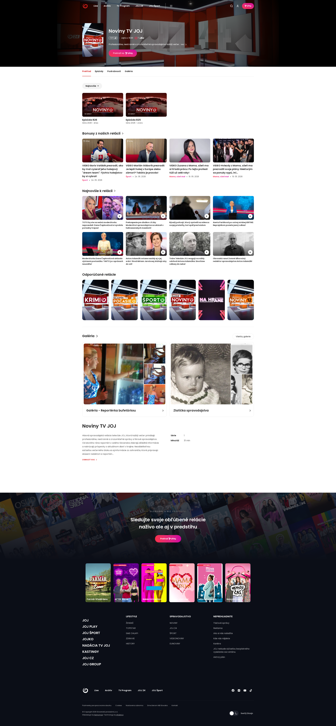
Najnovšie (91, 85)
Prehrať (164, 538)
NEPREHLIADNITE (223, 616)
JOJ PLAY (89, 626)
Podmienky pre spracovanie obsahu (96, 705)
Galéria (129, 71)
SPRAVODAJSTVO (180, 616)
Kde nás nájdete (221, 638)
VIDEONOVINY (177, 638)
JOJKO (87, 639)
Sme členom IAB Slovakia (157, 705)
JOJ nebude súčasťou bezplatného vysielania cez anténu (231, 650)
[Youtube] (245, 690)
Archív (107, 5)
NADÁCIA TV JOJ (96, 645)
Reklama (217, 628)
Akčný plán (219, 657)
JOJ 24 (139, 5)
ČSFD (112, 38)
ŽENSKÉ (129, 623)
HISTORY (130, 643)
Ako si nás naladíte (223, 633)
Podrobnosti (114, 71)
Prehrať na (118, 53)
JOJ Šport (154, 5)
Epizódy (99, 71)
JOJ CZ (88, 658)
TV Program (123, 5)
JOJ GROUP (91, 664)
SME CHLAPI (132, 633)
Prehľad (86, 71)
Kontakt (175, 705)
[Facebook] (233, 690)
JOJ (85, 620)
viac (183, 44)
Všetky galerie (243, 336)
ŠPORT (173, 633)
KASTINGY (90, 651)
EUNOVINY (175, 643)
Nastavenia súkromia (134, 705)
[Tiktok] (251, 690)
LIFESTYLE (131, 616)
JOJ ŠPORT (91, 633)
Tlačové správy (221, 623)
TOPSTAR (131, 628)
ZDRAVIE (130, 638)
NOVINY (173, 623)
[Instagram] (239, 690)
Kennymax (98, 715)
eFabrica (119, 715)
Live (96, 5)
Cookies (118, 705)
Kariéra (217, 643)
